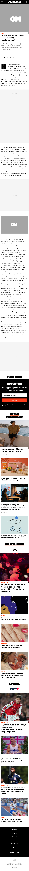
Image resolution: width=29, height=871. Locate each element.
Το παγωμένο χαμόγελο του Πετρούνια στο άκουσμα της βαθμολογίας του (11, 760)
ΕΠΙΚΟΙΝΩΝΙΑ (14, 829)
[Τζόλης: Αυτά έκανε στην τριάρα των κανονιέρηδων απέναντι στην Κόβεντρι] (14, 708)
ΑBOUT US (14, 836)
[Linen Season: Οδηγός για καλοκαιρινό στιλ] (14, 434)
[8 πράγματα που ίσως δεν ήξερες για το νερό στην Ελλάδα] (14, 525)
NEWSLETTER (14, 852)
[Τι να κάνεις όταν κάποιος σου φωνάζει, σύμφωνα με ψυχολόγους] (14, 605)
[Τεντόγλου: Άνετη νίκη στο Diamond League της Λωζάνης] (14, 807)
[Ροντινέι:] (14, 775)
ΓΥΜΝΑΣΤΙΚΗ (5, 756)
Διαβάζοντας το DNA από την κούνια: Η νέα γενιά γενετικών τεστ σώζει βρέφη (12, 675)
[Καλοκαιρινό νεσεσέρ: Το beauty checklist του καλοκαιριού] (14, 467)
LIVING (3, 615)
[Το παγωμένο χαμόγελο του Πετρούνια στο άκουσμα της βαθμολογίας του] (14, 745)
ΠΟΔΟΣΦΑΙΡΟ (5, 722)
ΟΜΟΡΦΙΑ (4, 643)
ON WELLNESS (14, 544)
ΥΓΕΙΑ (3, 671)
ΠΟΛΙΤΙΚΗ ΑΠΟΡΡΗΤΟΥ (14, 843)
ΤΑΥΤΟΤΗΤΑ (14, 833)
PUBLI (3, 33)
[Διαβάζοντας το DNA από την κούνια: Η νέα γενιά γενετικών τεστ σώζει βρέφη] (14, 661)
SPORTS (14, 684)
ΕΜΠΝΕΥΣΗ (4, 582)
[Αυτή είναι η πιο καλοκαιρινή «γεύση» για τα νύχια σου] (14, 633)
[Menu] (2, 2)
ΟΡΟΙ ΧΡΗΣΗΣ (14, 840)
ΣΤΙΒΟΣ (3, 817)
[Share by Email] (13, 57)
